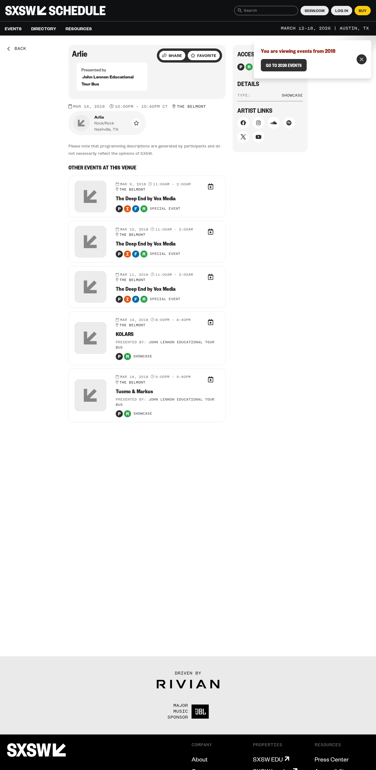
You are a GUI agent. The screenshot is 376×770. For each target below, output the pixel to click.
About (200, 759)
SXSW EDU (268, 759)
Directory (43, 28)
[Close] (362, 59)
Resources (79, 28)
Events (13, 28)
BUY (363, 10)
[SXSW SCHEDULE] (55, 10)
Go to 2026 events (284, 65)
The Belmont (191, 107)
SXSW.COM (315, 10)
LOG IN (341, 10)
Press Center (332, 759)
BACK (18, 48)
